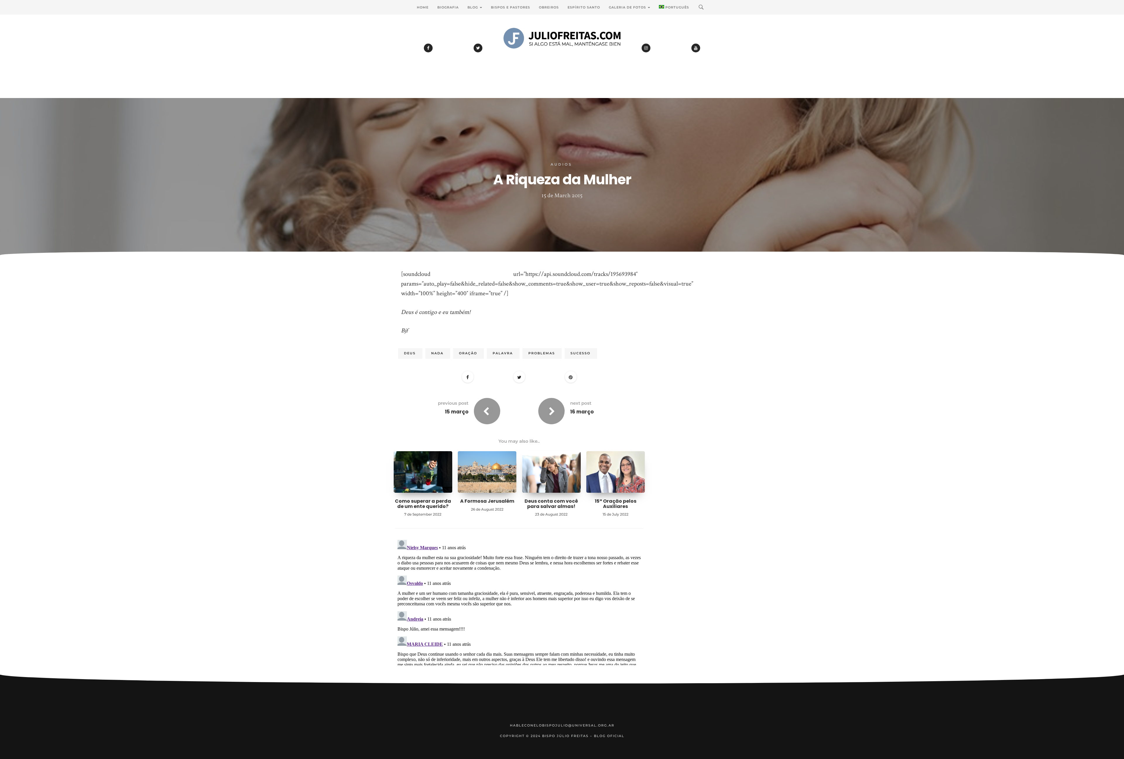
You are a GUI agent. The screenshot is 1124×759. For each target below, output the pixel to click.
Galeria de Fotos (628, 7)
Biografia (448, 7)
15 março (456, 411)
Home (423, 7)
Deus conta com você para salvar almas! (551, 504)
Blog (473, 7)
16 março (582, 411)
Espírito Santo (584, 7)
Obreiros (549, 7)
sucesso (580, 353)
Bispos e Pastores (510, 7)
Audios (561, 164)
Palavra (503, 353)
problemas (541, 353)
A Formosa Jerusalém (487, 501)
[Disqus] (519, 611)
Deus (410, 353)
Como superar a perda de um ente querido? (423, 504)
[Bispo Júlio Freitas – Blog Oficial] (562, 54)
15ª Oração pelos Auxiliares (615, 504)
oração (468, 353)
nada (437, 353)
